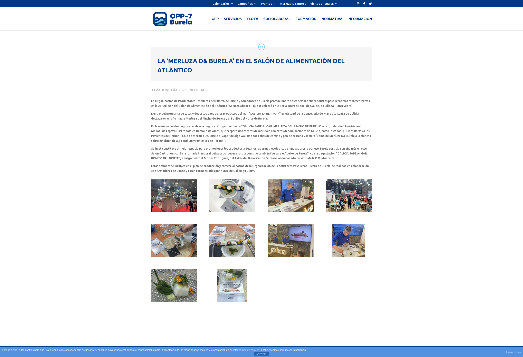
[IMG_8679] (232, 302)
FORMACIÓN (306, 19)
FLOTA (252, 19)
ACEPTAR (261, 354)
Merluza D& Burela (293, 4)
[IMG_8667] (291, 257)
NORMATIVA (332, 19)
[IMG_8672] (349, 257)
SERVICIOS (233, 19)
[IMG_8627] (174, 212)
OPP (215, 19)
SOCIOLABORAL (277, 19)
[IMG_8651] (349, 212)
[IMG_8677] (174, 302)
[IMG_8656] (232, 257)
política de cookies (249, 350)
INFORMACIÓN (360, 19)
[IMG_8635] (232, 212)
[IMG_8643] (291, 212)
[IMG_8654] (174, 257)
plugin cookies (513, 352)
